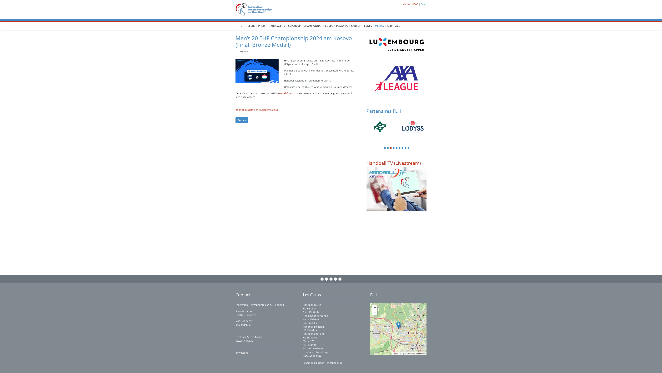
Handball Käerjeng (313, 334)
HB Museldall (310, 330)
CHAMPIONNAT (313, 25)
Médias (379, 25)
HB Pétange (309, 344)
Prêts (261, 25)
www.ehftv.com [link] (286, 93)
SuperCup (294, 25)
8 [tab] (405, 148)
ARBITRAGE (393, 25)
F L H (241, 25)
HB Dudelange (311, 319)
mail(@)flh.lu (243, 325)
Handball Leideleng (314, 326)
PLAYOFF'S (342, 25)
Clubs (251, 25)
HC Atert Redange (313, 348)
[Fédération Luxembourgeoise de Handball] (398, 325)
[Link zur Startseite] (254, 9)
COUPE (329, 25)
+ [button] (375, 307)
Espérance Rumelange (316, 352)
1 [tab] (385, 148)
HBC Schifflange (312, 355)
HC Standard (310, 337)
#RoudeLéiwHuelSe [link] (267, 109)
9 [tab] (408, 148)
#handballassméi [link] (245, 109)
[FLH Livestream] (397, 189)
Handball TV (277, 25)
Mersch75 (308, 341)
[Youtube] (335, 279)
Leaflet (395, 353)
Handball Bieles (312, 305)
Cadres (355, 25)
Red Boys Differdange (315, 315)
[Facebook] (322, 279)
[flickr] (340, 279)
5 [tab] (397, 148)
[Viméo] (331, 279)
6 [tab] (399, 148)
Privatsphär (243, 352)
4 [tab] (394, 148)
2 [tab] (388, 148)
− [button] (375, 313)
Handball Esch (311, 323)
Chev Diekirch (311, 312)
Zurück (242, 120)
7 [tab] (402, 148)
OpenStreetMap (408, 353)
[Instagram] (326, 279)
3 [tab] (391, 148)
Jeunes (367, 25)
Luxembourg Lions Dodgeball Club (323, 363)
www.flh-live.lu (244, 340)
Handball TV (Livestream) (394, 163)
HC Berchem (310, 308)
